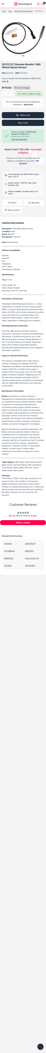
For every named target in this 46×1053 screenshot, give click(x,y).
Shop (10, 11)
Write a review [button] (23, 522)
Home (4, 11)
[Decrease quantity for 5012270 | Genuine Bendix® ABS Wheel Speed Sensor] (4, 93)
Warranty (35, 202)
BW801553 (8, 558)
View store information (19, 139)
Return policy (14, 210)
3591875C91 (30, 544)
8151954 (8, 565)
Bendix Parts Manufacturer (23, 11)
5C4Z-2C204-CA (32, 558)
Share (13, 202)
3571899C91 (9, 551)
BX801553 (29, 551)
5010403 (8, 544)
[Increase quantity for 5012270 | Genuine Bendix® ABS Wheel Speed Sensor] (12, 93)
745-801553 (30, 565)
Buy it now (23, 123)
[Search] (38, 4)
